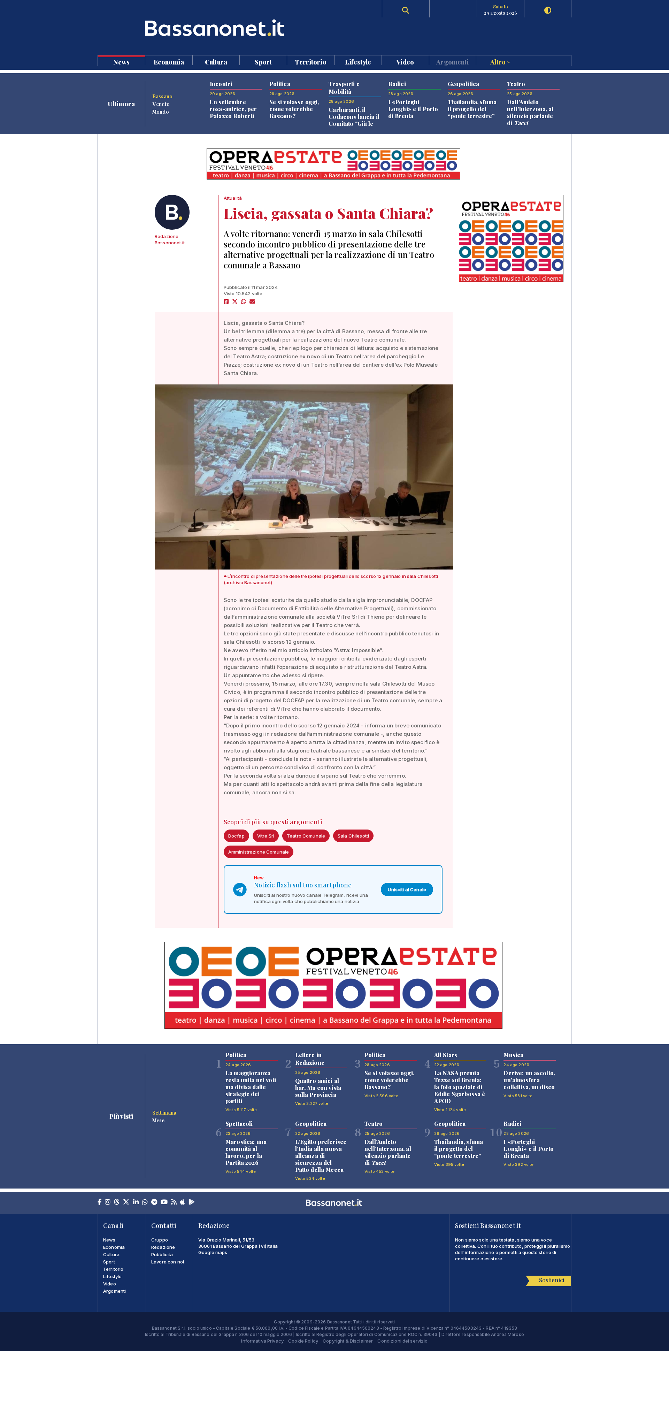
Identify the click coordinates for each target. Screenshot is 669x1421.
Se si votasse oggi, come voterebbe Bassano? (294, 109)
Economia (169, 61)
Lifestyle (358, 61)
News (121, 61)
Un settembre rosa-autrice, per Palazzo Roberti (233, 109)
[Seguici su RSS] (174, 1202)
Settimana (164, 1112)
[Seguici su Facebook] (99, 1202)
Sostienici (551, 1280)
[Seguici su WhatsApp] (145, 1202)
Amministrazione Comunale (258, 852)
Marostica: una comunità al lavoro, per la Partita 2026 (246, 1152)
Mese (158, 1120)
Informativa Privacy (262, 1341)
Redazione (163, 1247)
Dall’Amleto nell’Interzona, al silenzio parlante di (530, 112)
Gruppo (159, 1240)
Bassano (162, 96)
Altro (498, 61)
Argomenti (452, 61)
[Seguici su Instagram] (107, 1202)
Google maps (213, 1252)
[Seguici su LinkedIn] (136, 1202)
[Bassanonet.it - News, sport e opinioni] (216, 27)
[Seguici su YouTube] (164, 1202)
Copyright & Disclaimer (348, 1341)
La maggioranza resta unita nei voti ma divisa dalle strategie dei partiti (250, 1087)
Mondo (160, 111)
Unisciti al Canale (407, 889)
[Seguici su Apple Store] (182, 1202)
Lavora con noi (167, 1262)
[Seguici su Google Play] (192, 1202)
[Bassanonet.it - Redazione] (172, 212)
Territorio (310, 61)
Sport (263, 61)
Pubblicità (162, 1254)
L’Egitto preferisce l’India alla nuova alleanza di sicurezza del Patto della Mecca (321, 1155)
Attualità (233, 198)
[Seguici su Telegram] (154, 1202)
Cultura (216, 61)
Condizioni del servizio (402, 1341)
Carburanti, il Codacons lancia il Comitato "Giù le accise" (354, 120)
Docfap (236, 836)
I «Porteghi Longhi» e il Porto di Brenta (413, 109)
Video (405, 61)
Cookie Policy (303, 1341)
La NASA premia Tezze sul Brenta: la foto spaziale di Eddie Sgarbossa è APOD (459, 1087)
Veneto (161, 103)
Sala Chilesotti (353, 836)
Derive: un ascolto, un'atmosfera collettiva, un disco (529, 1080)
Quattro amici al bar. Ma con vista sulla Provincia (318, 1087)
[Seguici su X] (126, 1202)
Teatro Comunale (306, 836)
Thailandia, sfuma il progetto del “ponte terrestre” (472, 109)
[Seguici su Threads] (117, 1202)
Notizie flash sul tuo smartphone (303, 885)
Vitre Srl (265, 836)
